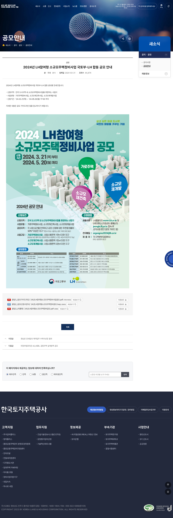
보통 (34, 374)
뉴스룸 (74, 6)
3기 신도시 (144, 439)
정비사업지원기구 (10, 477)
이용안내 (165, 410)
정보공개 (57, 6)
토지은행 (75, 439)
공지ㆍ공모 (147, 54)
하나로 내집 (8, 486)
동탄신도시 (144, 434)
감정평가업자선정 (44, 439)
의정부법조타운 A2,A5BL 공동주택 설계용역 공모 (39, 346)
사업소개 (66, 6)
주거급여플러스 (9, 434)
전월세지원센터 (9, 458)
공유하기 (123, 39)
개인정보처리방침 (96, 410)
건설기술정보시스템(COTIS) (49, 434)
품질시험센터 (111, 448)
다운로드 (121, 300)
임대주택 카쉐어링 (10, 467)
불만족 (44, 374)
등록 (125, 374)
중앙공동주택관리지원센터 (13, 448)
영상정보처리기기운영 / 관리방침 (122, 410)
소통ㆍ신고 (47, 6)
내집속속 (6, 482)
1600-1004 (54, 506)
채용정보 (145, 73)
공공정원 (143, 444)
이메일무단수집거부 (148, 410)
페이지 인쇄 (130, 39)
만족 (24, 374)
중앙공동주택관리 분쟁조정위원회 (16, 444)
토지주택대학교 (112, 439)
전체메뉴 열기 (168, 6)
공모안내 (146, 66)
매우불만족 (58, 374)
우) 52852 (5, 506)
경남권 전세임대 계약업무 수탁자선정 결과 (36, 338)
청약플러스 (7, 439)
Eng (161, 7)
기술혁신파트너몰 (44, 444)
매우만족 (12, 374)
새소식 (37, 6)
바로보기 (76, 300)
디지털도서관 (8, 463)
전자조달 (6, 453)
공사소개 (93, 6)
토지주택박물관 (112, 444)
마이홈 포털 (8, 472)
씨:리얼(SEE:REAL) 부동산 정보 (84, 434)
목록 (67, 327)
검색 (139, 6)
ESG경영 (83, 6)
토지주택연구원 (112, 434)
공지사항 (146, 62)
